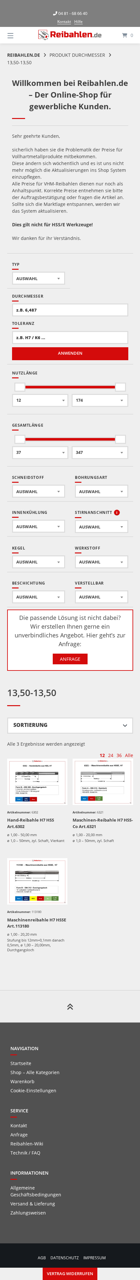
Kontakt (64, 21)
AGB (42, 1257)
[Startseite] (70, 34)
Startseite (20, 1063)
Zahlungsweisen (28, 1213)
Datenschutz (64, 1257)
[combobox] (38, 278)
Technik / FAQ (25, 1153)
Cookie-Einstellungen (33, 1090)
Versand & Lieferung (32, 1204)
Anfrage (70, 659)
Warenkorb (22, 1081)
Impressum (94, 1257)
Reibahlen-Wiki (26, 1144)
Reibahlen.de (23, 55)
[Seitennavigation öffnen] (19, 35)
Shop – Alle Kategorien (35, 1072)
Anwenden (70, 353)
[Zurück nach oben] (70, 1006)
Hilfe (78, 21)
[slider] (19, 387)
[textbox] (39, 278)
